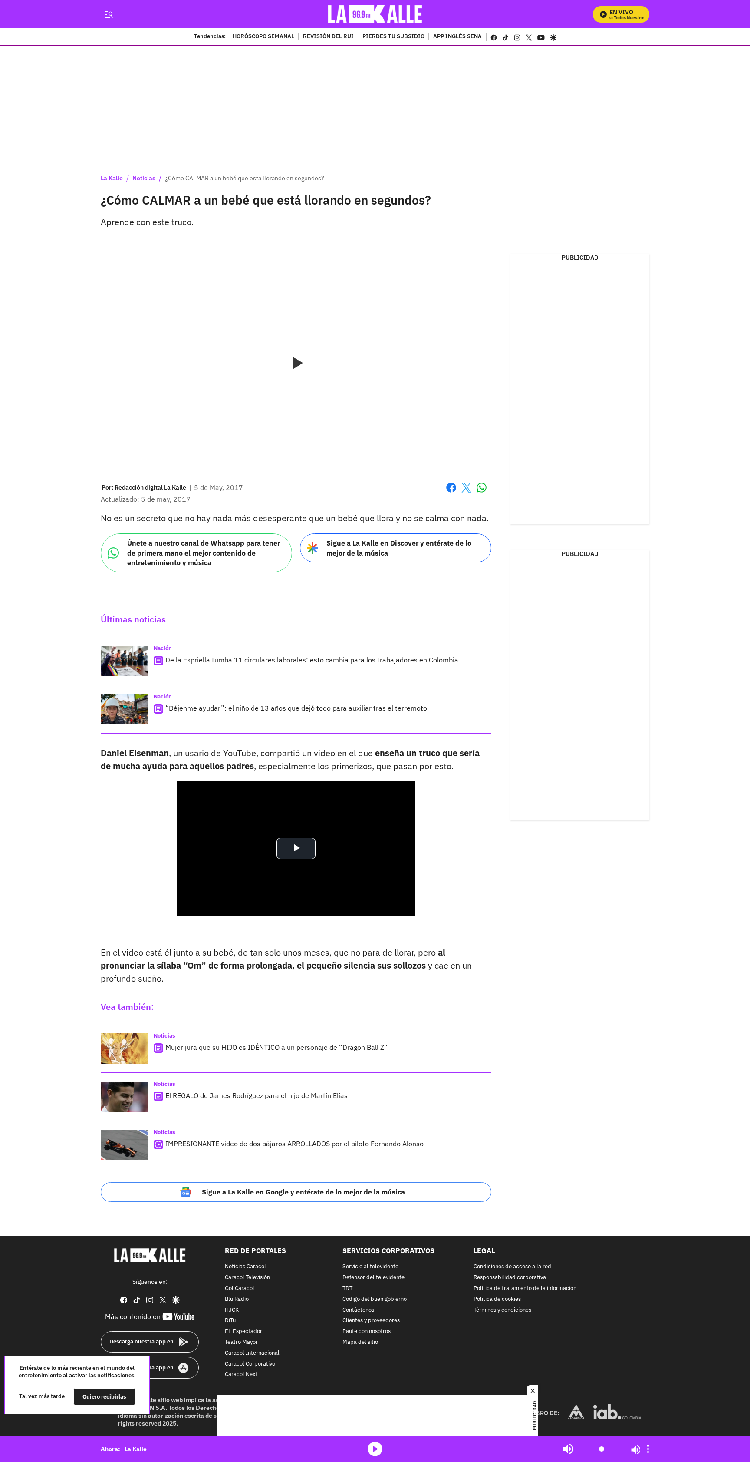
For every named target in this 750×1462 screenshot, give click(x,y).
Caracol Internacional (252, 1353)
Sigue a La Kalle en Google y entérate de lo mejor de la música (303, 1191)
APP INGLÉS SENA (457, 36)
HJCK (232, 1310)
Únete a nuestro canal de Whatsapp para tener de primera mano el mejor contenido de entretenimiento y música (203, 553)
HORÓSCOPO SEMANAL (263, 36)
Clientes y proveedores (371, 1320)
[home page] (375, 14)
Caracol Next (241, 1374)
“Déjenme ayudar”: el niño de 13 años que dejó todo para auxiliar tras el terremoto (296, 708)
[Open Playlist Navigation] (648, 1449)
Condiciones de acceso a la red (512, 1267)
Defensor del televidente (373, 1277)
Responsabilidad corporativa (510, 1277)
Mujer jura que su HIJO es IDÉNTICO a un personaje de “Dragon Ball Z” (276, 1047)
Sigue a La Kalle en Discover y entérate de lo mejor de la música (398, 548)
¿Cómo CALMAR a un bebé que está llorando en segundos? (244, 178)
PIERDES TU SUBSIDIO (393, 36)
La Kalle (112, 178)
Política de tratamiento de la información (525, 1288)
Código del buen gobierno (374, 1299)
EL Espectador (243, 1331)
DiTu (230, 1320)
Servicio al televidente (370, 1267)
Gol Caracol (239, 1288)
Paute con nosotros (366, 1331)
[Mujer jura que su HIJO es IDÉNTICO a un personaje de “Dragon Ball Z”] (124, 1048)
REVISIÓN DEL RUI (328, 36)
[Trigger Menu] (108, 14)
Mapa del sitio (360, 1342)
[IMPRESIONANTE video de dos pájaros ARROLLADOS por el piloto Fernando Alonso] (124, 1145)
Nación (163, 648)
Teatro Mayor (241, 1342)
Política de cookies (497, 1299)
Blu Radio (237, 1299)
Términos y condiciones (502, 1310)
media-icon (375, 1449)
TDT (347, 1288)
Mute (568, 1449)
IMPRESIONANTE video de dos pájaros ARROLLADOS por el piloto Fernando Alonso (294, 1143)
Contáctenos (358, 1310)
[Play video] (296, 363)
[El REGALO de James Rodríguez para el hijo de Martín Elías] (124, 1097)
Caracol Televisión (247, 1277)
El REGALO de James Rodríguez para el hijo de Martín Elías (256, 1095)
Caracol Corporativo (250, 1363)
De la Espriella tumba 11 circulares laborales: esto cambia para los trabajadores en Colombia (311, 659)
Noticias (143, 178)
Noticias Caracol (245, 1267)
